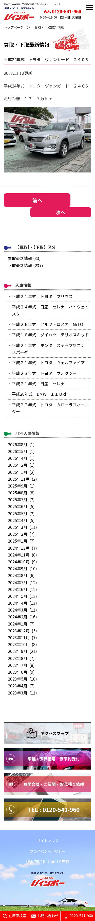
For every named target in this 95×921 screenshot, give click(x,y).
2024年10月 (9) (22, 562)
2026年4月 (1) (21, 458)
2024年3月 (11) (22, 610)
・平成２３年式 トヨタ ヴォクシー (42, 373)
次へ (60, 212)
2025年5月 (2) (21, 513)
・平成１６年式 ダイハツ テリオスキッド (48, 335)
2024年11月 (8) (22, 555)
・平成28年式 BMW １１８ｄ (37, 394)
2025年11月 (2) (22, 479)
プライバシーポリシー (47, 851)
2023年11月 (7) (22, 637)
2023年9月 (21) (22, 651)
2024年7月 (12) (22, 582)
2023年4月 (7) (21, 686)
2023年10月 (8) (22, 644)
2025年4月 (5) (21, 520)
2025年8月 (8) (21, 493)
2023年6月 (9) (21, 672)
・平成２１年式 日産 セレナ (36, 383)
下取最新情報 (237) (25, 265)
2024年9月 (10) (22, 568)
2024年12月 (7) (22, 548)
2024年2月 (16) (22, 617)
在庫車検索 (17, 915)
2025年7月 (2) (21, 499)
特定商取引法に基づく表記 (47, 861)
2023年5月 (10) (22, 679)
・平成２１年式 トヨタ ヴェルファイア (46, 362)
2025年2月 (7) (21, 534)
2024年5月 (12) (22, 596)
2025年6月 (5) (21, 506)
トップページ (14, 27)
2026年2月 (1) (21, 465)
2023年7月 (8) (21, 665)
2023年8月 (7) (21, 658)
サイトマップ (47, 840)
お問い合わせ (48, 915)
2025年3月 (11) (22, 527)
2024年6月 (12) (22, 589)
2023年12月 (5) (22, 631)
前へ (37, 200)
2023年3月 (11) (22, 693)
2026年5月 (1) (21, 451)
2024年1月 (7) (21, 624)
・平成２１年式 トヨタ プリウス (40, 296)
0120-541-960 (81, 915)
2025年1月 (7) (21, 541)
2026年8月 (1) (21, 444)
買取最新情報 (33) (24, 258)
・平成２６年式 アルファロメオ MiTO (45, 324)
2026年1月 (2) (21, 472)
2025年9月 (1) (21, 486)
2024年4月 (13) (22, 603)
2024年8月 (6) (21, 575)
